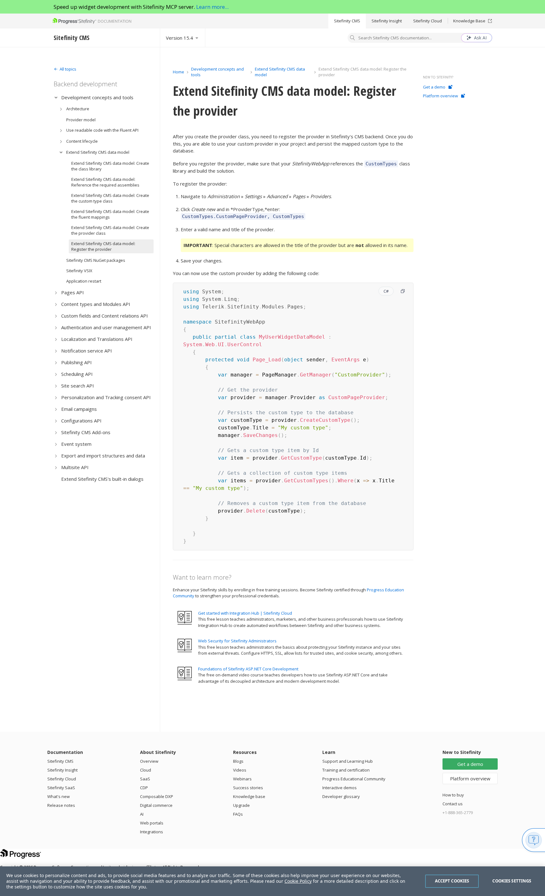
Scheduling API (77, 374)
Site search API (77, 385)
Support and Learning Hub (347, 761)
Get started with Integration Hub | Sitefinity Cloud (245, 613)
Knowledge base (249, 796)
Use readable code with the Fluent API (102, 130)
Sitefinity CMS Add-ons (85, 432)
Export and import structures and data (103, 455)
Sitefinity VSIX (79, 270)
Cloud (145, 770)
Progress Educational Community (353, 779)
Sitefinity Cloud (427, 21)
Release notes (61, 805)
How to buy (453, 795)
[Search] (353, 38)
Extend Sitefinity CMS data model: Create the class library (110, 166)
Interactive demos (339, 787)
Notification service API (86, 350)
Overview (149, 761)
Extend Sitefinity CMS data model (97, 152)
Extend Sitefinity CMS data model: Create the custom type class (110, 198)
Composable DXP (156, 796)
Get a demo (434, 87)
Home (178, 72)
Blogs (238, 761)
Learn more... (212, 6)
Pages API (72, 292)
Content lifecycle (82, 141)
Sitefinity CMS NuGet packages (95, 260)
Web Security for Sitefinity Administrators (237, 641)
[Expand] (56, 97)
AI (142, 814)
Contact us (452, 804)
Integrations (151, 832)
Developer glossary (341, 796)
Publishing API (76, 362)
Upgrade (241, 805)
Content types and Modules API (95, 304)
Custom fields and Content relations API (104, 316)
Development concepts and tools (97, 97)
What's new (58, 796)
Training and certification (346, 770)
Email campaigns (79, 409)
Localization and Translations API (96, 339)
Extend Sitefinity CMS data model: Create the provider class (110, 230)
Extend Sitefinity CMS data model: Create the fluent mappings (110, 214)
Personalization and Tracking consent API (106, 397)
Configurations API (81, 420)
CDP (144, 787)
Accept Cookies (452, 881)
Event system (76, 444)
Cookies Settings (511, 881)
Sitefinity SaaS (61, 787)
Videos (239, 770)
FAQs (238, 814)
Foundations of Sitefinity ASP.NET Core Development (248, 669)
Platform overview (440, 96)
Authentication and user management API (106, 327)
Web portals (151, 823)
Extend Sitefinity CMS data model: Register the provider (103, 246)
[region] (272, 881)
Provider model (81, 120)
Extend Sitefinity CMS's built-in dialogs (102, 479)
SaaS (145, 779)
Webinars (242, 779)
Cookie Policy (298, 881)
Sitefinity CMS (347, 21)
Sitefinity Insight (387, 21)
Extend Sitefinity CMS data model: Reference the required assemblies (105, 182)
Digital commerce (156, 805)
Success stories (248, 787)
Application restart (83, 281)
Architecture (77, 109)
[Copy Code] (402, 291)
